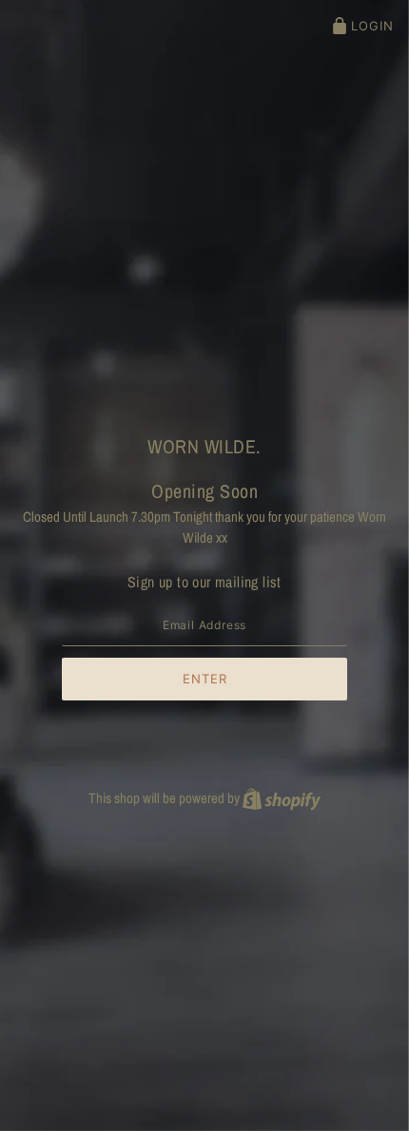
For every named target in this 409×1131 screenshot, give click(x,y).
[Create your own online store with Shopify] (282, 798)
